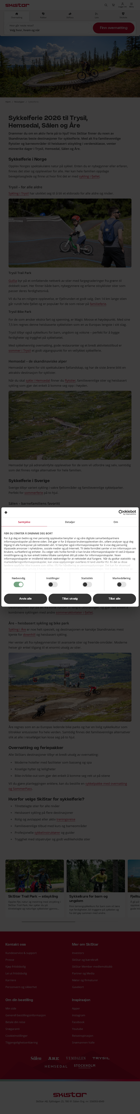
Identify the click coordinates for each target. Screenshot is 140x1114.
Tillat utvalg (70, 599)
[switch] (53, 584)
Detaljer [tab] (70, 522)
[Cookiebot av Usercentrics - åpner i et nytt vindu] (121, 512)
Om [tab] (116, 522)
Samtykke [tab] (24, 522)
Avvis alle (25, 599)
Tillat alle (114, 599)
